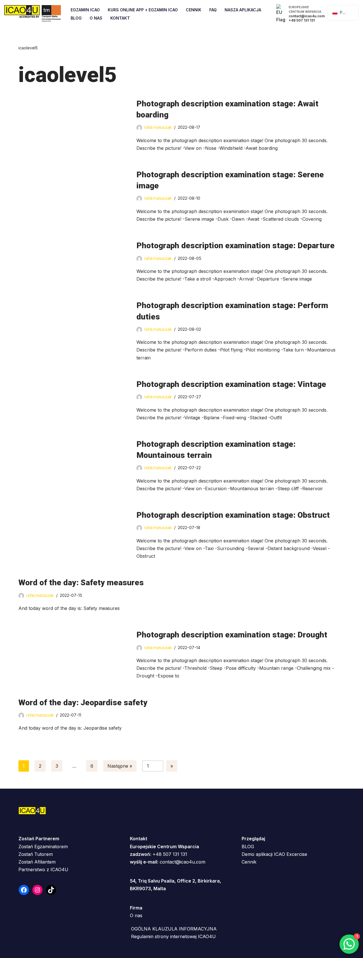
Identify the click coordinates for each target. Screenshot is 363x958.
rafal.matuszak (158, 127)
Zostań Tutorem (35, 854)
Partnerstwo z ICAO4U (43, 869)
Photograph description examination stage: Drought (231, 634)
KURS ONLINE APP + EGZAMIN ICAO (143, 9)
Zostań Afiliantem (37, 862)
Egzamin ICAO (85, 9)
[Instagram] (37, 890)
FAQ (213, 9)
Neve (10, 950)
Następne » (119, 766)
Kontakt (120, 18)
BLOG (248, 846)
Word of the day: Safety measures (81, 582)
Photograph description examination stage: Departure (235, 245)
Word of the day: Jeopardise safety (82, 702)
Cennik (193, 9)
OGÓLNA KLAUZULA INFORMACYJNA (174, 929)
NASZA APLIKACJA (243, 9)
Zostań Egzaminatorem (43, 846)
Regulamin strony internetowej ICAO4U (173, 936)
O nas (136, 915)
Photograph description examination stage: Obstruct (233, 515)
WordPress (59, 950)
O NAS (96, 18)
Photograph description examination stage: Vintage (231, 384)
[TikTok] (51, 890)
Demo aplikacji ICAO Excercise (274, 854)
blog (76, 18)
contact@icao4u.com (182, 862)
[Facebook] (24, 890)
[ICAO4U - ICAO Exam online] (32, 13)
